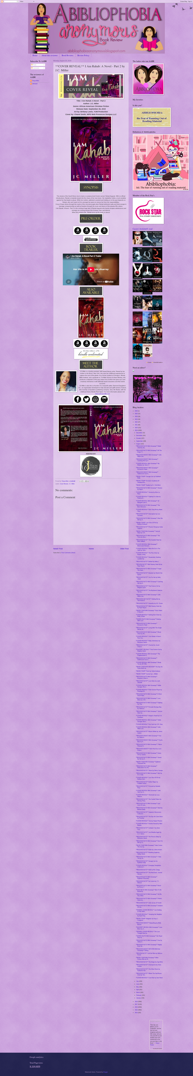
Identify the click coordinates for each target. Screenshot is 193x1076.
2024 (136, 416)
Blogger (105, 1072)
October (138, 438)
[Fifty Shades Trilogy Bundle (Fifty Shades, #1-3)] (157, 246)
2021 (136, 425)
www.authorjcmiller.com (102, 394)
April (137, 989)
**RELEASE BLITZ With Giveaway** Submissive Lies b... (146, 658)
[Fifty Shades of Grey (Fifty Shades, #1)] (147, 245)
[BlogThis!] (82, 481)
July (137, 981)
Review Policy (83, 55)
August (138, 444)
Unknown (34, 83)
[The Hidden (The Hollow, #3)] (138, 326)
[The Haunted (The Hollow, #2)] (157, 310)
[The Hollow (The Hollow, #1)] (147, 310)
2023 (136, 419)
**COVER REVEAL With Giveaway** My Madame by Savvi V (148, 464)
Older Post (124, 549)
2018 (136, 1001)
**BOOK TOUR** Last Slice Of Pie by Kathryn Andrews (147, 523)
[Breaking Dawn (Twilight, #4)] (147, 277)
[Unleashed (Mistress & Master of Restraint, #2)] (147, 356)
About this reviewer (50, 55)
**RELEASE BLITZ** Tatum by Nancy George (149, 770)
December (139, 432)
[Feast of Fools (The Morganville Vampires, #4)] (157, 327)
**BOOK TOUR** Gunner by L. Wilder (147, 674)
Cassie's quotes (155, 1021)
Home (35, 55)
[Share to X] (84, 481)
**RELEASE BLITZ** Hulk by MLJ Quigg (148, 870)
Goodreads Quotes (157, 1048)
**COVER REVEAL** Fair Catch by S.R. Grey (149, 724)
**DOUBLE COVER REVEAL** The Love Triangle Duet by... (148, 932)
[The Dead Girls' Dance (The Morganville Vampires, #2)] (138, 359)
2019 (136, 430)
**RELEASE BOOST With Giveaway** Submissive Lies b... (147, 472)
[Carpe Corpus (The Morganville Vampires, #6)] (147, 343)
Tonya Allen (35, 80)
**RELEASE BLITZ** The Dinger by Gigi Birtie (149, 962)
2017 (136, 1004)
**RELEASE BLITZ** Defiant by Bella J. (147, 561)
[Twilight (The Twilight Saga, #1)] (138, 278)
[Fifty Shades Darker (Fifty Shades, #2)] (138, 261)
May (137, 987)
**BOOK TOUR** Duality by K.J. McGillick (148, 485)
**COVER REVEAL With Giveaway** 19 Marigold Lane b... (147, 501)
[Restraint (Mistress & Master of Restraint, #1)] (138, 244)
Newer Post (58, 549)
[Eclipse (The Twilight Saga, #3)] (157, 261)
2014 (136, 1012)
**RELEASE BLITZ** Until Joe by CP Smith (148, 903)
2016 (136, 1007)
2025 (136, 413)
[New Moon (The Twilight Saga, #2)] (157, 277)
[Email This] (80, 481)
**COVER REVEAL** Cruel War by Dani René (149, 977)
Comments (35, 68)
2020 (136, 427)
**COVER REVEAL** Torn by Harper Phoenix (149, 821)
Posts (34, 65)
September (139, 441)
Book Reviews (67, 55)
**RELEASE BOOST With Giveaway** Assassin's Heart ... (147, 468)
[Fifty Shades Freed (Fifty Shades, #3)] (147, 262)
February (139, 995)
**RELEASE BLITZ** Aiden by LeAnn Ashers (149, 849)
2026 (136, 411)
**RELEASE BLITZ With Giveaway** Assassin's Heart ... (146, 624)
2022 (136, 422)
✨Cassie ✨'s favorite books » (154, 362)
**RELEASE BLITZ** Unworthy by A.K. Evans (149, 603)
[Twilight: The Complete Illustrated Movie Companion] (138, 292)
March (138, 992)
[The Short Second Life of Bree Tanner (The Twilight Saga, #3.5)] (147, 294)
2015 (136, 1010)
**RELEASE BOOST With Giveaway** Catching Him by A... (147, 459)
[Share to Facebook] (86, 481)
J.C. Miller (72, 484)
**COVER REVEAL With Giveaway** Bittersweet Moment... (146, 544)
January (138, 998)
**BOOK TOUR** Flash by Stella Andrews (148, 671)
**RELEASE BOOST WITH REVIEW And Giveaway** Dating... (148, 949)
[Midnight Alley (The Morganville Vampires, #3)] (138, 343)
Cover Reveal (64, 484)
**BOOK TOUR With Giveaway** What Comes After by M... (147, 958)
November (139, 435)
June (138, 984)
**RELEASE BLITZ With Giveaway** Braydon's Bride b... (146, 677)
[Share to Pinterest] (88, 481)
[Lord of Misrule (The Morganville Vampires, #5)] (157, 343)
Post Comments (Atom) (68, 552)
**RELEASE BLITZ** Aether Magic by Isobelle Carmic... (147, 782)
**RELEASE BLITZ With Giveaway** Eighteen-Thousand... (146, 877)
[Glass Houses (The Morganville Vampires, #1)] (147, 327)
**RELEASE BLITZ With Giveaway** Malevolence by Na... (146, 766)
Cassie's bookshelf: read (142, 228)
